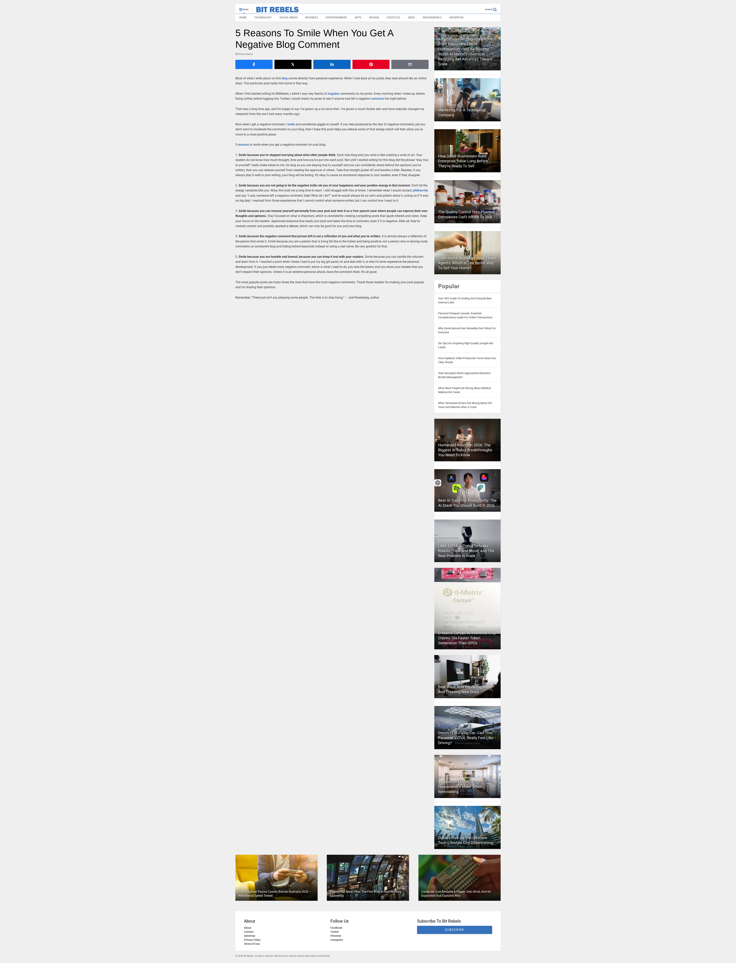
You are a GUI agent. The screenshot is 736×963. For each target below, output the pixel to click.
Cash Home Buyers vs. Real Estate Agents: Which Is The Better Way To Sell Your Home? (467, 263)
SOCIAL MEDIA (288, 17)
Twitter (334, 931)
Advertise (249, 935)
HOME (243, 17)
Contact (249, 931)
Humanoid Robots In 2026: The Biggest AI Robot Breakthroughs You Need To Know (465, 450)
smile (291, 124)
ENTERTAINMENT (336, 17)
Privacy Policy (252, 939)
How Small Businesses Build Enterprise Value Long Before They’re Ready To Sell (463, 161)
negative (334, 93)
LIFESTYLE (393, 17)
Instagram (336, 939)
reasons (243, 144)
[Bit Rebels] (275, 11)
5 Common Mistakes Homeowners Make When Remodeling (460, 786)
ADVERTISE (456, 17)
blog (285, 78)
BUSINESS (311, 17)
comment (377, 98)
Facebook (336, 927)
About (247, 927)
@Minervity (420, 190)
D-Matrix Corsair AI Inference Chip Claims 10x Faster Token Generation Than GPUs (467, 638)
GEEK (411, 17)
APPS (358, 17)
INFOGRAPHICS (432, 17)
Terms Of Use (252, 943)
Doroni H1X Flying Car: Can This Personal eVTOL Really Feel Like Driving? (465, 738)
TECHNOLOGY (263, 17)
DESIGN (374, 17)
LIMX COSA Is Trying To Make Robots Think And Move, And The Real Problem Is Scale (466, 550)
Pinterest (335, 935)
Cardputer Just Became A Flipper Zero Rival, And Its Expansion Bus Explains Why (456, 893)
